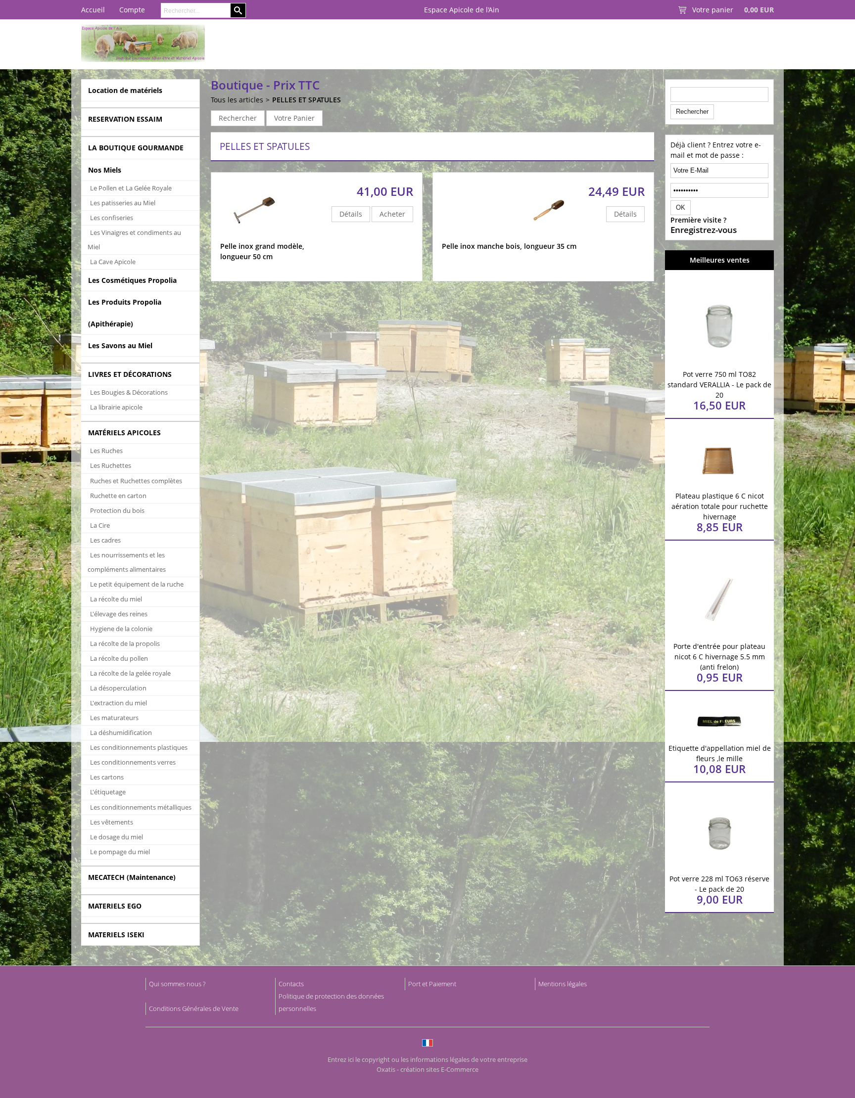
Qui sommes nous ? (177, 983)
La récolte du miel (116, 599)
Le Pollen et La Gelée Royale (131, 187)
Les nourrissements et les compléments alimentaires (127, 562)
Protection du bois (117, 510)
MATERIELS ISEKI (116, 934)
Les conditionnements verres (133, 762)
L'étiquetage (108, 791)
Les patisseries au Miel (122, 202)
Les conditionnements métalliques (140, 807)
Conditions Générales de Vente (193, 1008)
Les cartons (107, 777)
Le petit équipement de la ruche (137, 584)
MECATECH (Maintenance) (132, 877)
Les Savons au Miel (120, 345)
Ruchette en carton (118, 495)
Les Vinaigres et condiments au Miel (134, 239)
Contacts (291, 983)
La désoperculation (118, 688)
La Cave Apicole (113, 261)
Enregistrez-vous (703, 230)
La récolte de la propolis (125, 643)
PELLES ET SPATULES (306, 99)
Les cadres (105, 540)
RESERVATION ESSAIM (125, 119)
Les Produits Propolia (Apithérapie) (124, 312)
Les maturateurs (114, 717)
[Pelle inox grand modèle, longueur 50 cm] (254, 236)
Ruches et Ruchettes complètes (136, 480)
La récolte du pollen (119, 658)
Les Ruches (106, 450)
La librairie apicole (116, 407)
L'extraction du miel (118, 702)
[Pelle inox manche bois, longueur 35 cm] (550, 236)
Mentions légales (562, 983)
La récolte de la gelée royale (130, 673)
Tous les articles (237, 99)
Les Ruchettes (110, 465)
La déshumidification (121, 732)
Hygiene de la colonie (121, 628)
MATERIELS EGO (115, 906)
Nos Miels (104, 170)
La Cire (100, 525)
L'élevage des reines (118, 613)
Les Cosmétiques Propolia (132, 280)
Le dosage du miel (116, 836)
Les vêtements (111, 822)
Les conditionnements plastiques (139, 747)
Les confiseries (111, 217)
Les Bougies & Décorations (129, 392)
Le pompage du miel (120, 851)
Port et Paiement (432, 983)
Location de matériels (125, 90)
